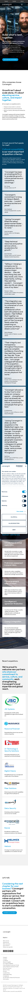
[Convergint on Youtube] (8, 951)
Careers (6, 1)
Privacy (5, 971)
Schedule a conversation (9, 912)
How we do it (6, 945)
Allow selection (14, 523)
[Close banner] (25, 466)
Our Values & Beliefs (8, 963)
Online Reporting (7, 974)
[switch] (24, 496)
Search (22, 1)
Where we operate (8, 947)
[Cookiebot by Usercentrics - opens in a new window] (16, 466)
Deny (14, 529)
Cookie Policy (6, 973)
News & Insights (7, 962)
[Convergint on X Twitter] (10, 951)
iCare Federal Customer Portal (10, 966)
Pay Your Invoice (7, 968)
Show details (20, 511)
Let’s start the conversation (10, 59)
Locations (5, 960)
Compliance (6, 976)
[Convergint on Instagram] (12, 951)
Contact (14, 1)
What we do (6, 942)
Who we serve (6, 944)
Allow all (14, 517)
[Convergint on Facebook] (4, 951)
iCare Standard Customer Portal (11, 965)
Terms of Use (6, 969)
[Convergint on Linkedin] (6, 951)
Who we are (6, 940)
